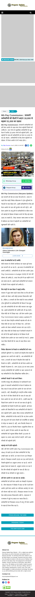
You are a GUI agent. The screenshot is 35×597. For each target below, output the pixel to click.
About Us (5, 550)
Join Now (27, 181)
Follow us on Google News (21, 595)
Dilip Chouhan (7, 145)
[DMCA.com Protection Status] (6, 587)
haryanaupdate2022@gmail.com (10, 576)
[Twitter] (6, 582)
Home (4, 111)
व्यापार (12, 111)
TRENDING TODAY (17, 522)
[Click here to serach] (31, 13)
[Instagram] (9, 582)
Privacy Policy (18, 594)
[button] (2, 12)
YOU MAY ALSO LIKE (17, 528)
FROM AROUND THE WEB (17, 515)
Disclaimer (10, 595)
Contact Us (6, 574)
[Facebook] (3, 582)
